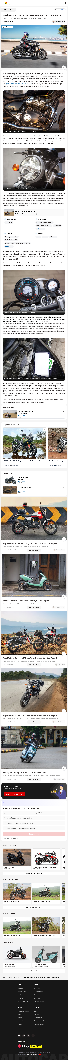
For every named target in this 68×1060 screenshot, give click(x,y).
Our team (37, 1014)
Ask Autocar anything (24, 1011)
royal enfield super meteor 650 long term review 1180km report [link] (40, 977)
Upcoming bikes (38, 991)
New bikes (37, 988)
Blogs (19, 1014)
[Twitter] (33, 1035)
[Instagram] (23, 1035)
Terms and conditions (40, 1021)
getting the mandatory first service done (19, 84)
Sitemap (20, 1017)
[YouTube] (19, 1035)
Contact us (21, 1021)
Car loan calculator (23, 1001)
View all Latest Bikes (33, 971)
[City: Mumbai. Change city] (65, 3)
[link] (17, 857)
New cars (20, 988)
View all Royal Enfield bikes (33, 907)
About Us (36, 1011)
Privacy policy (38, 1017)
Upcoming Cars (22, 991)
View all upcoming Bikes (33, 873)
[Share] (64, 67)
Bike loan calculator (39, 1001)
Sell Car (20, 1024)
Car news (20, 998)
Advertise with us (39, 1024)
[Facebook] (28, 1035)
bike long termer (14, 977)
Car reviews (21, 995)
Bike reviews (37, 995)
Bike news (37, 998)
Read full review (33, 550)
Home (4, 977)
